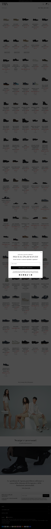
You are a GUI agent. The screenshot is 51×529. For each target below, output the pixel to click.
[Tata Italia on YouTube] (31, 275)
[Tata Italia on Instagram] (21, 275)
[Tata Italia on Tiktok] (27, 275)
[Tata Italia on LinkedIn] (23, 275)
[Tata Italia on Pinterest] (25, 275)
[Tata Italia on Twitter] (29, 275)
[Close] (41, 253)
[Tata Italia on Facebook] (19, 275)
